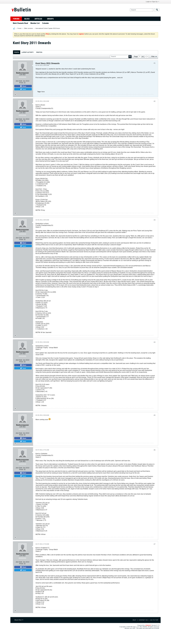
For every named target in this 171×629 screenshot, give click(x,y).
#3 (154, 220)
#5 (154, 415)
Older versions (28, 28)
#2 (154, 101)
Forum (19, 28)
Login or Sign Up (151, 2)
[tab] (16, 52)
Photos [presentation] (39, 52)
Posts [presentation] (16, 52)
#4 (154, 342)
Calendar (45, 23)
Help (134, 620)
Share (24, 86)
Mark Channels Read (20, 23)
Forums (16, 19)
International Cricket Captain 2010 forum (47, 28)
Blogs (27, 19)
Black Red (18, 620)
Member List (35, 23)
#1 (154, 63)
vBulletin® (148, 625)
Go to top (154, 620)
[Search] (157, 10)
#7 (154, 544)
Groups (50, 19)
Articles (38, 19)
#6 (154, 450)
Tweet (24, 89)
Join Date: (19, 81)
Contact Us (143, 620)
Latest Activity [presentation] (28, 52)
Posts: (21, 83)
